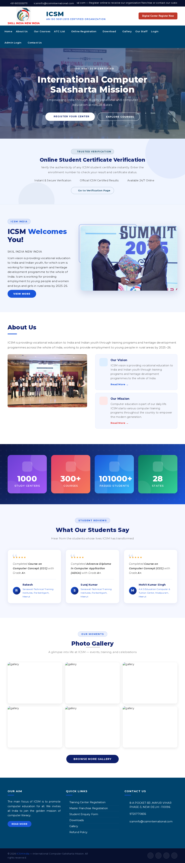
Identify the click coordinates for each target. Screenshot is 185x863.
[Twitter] (158, 855)
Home (8, 31)
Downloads (76, 820)
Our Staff (141, 31)
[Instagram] (174, 855)
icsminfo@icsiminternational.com (151, 821)
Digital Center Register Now (158, 15)
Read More (19, 824)
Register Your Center (71, 116)
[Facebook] (150, 855)
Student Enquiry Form (83, 814)
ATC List (60, 31)
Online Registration (84, 31)
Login (155, 31)
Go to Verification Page (94, 190)
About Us (22, 31)
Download (110, 31)
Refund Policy (78, 832)
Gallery (127, 31)
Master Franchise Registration (88, 808)
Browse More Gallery (92, 759)
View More (21, 293)
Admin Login (13, 42)
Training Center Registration (87, 802)
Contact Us (35, 42)
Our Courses (42, 31)
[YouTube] (166, 855)
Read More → (119, 384)
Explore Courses (119, 116)
